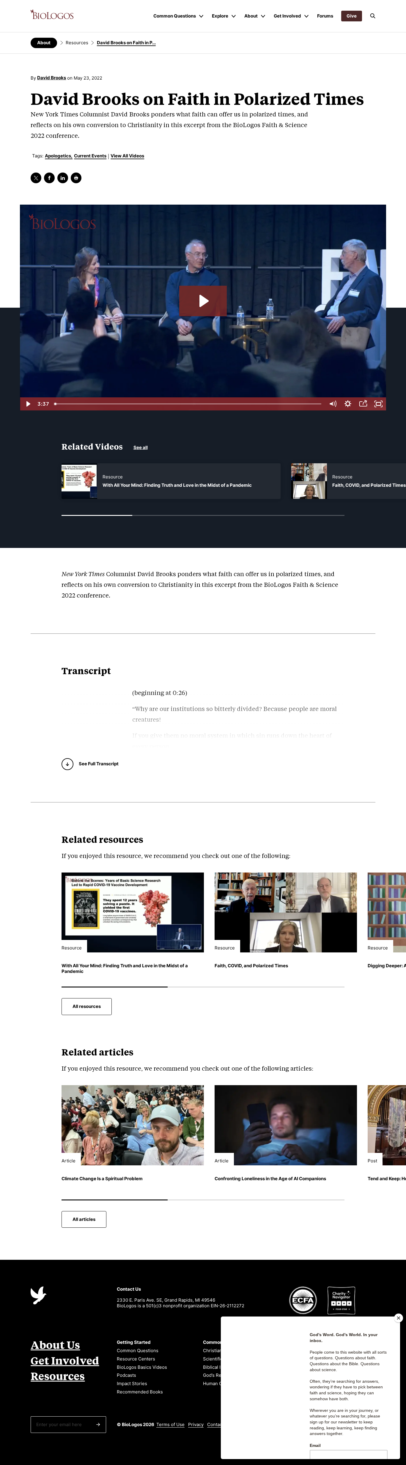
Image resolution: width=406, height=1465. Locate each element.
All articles (84, 1219)
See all (140, 447)
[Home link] (52, 14)
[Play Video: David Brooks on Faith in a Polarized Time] (203, 301)
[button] (372, 16)
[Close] (398, 1318)
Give (352, 16)
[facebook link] (49, 178)
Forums (325, 16)
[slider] (188, 403)
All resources (87, 1006)
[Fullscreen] (378, 403)
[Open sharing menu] (363, 403)
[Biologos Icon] (39, 1295)
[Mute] (332, 403)
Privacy (196, 1424)
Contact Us (218, 1424)
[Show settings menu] (347, 403)
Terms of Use (170, 1424)
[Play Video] (27, 403)
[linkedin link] (62, 178)
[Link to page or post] (79, 481)
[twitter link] (36, 178)
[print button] (76, 178)
